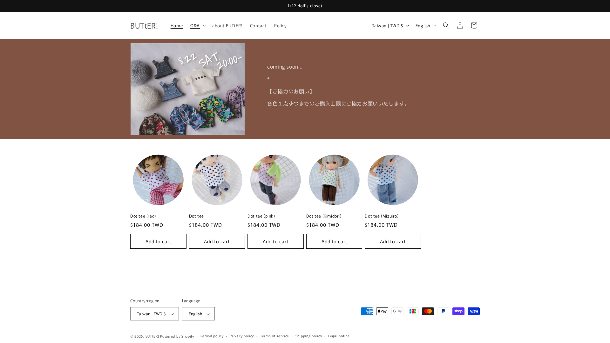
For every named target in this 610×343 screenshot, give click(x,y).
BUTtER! (152, 336)
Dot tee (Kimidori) (324, 216)
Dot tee (196, 216)
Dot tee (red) (143, 216)
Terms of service (274, 335)
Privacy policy (242, 335)
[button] (197, 25)
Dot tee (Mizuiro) (381, 216)
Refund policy (212, 335)
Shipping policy (308, 335)
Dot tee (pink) (261, 216)
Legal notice (338, 335)
